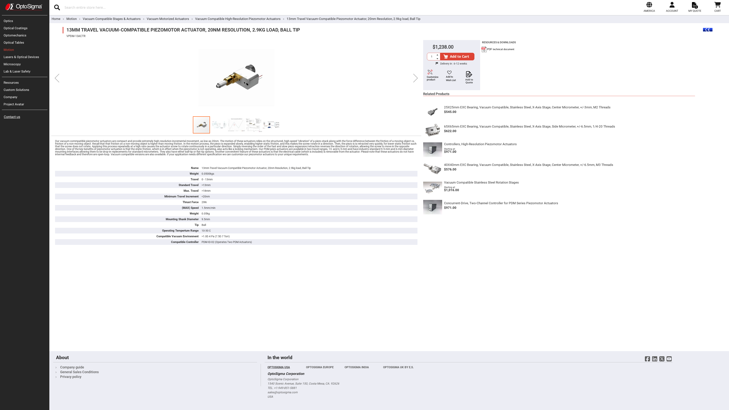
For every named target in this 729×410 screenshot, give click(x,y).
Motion (71, 19)
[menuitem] (25, 20)
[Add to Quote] (469, 73)
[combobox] (149, 7)
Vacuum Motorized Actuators (168, 19)
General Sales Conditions (79, 372)
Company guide (72, 367)
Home (56, 19)
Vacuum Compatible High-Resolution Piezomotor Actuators (238, 19)
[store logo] (24, 7)
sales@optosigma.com (282, 392)
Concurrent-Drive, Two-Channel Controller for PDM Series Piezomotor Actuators (501, 203)
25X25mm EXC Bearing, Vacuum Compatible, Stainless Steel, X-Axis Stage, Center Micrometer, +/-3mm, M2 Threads (527, 107)
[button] (649, 7)
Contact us (12, 117)
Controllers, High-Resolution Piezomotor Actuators (480, 144)
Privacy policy (70, 377)
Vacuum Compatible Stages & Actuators (112, 19)
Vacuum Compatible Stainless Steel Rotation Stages (481, 182)
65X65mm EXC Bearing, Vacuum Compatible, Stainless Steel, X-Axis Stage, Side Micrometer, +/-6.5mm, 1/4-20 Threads (529, 126)
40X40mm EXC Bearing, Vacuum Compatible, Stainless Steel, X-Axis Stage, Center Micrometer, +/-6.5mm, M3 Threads (528, 165)
